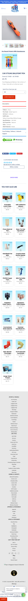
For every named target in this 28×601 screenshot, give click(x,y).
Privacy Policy (14, 546)
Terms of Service (14, 429)
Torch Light (14, 497)
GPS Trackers (14, 489)
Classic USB (14, 485)
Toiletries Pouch (14, 423)
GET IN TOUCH (14, 544)
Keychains (14, 448)
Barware (14, 438)
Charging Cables (14, 481)
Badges (14, 511)
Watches (14, 501)
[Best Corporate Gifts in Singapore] (14, 578)
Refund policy (14, 431)
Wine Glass (14, 472)
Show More (14, 177)
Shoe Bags (14, 409)
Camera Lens (14, 478)
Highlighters (14, 526)
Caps (14, 513)
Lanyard (14, 515)
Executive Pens (14, 522)
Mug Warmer (14, 458)
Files (14, 524)
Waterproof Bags (14, 427)
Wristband (14, 517)
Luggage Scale (14, 403)
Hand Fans (14, 444)
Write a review (14, 167)
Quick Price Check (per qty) (9, 89)
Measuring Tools (14, 454)
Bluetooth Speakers (14, 476)
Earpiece (14, 487)
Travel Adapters (14, 417)
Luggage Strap (14, 405)
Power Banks (14, 493)
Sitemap (14, 584)
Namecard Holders (14, 532)
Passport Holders (14, 411)
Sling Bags (14, 464)
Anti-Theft (14, 436)
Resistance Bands (14, 415)
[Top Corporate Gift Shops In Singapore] (14, 564)
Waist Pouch (14, 425)
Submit (3, 599)
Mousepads (14, 528)
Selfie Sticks (14, 495)
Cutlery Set (14, 401)
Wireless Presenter (14, 505)
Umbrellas (14, 470)
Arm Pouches (14, 399)
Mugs (14, 456)
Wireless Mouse (14, 503)
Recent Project (14, 560)
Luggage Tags (14, 407)
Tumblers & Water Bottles (14, 468)
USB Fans (14, 499)
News (14, 558)
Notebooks (14, 530)
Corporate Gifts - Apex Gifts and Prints (15, 581)
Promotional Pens (14, 536)
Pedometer (14, 413)
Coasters (14, 440)
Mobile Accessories (14, 491)
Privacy (14, 548)
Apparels (14, 509)
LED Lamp (14, 452)
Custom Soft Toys (14, 442)
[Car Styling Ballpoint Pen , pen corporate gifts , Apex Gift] (11, 45)
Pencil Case (14, 534)
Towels (14, 421)
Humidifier (14, 446)
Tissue (14, 466)
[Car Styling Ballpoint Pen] (6, 45)
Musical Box (14, 460)
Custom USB (14, 483)
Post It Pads (14, 538)
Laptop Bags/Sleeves (14, 450)
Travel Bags (14, 419)
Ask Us (14, 542)
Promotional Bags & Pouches (14, 462)
